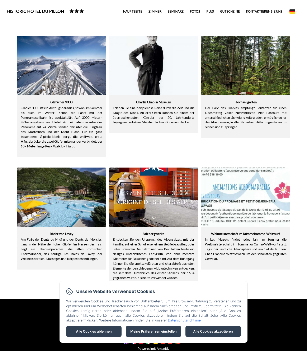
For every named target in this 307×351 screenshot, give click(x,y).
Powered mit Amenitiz (154, 348)
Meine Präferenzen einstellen (153, 331)
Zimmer (154, 11)
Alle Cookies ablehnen (94, 331)
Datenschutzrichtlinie (184, 320)
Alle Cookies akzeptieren (213, 331)
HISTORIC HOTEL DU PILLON (35, 11)
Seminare (176, 11)
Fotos (195, 11)
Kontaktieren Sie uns (264, 11)
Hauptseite (132, 11)
